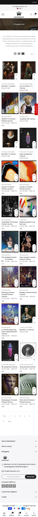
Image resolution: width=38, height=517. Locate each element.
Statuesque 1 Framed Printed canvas (9, 401)
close (34, 2)
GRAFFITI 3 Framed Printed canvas (8, 120)
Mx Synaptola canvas (9, 367)
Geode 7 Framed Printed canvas (8, 188)
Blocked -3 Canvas (9, 154)
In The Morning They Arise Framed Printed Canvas (9, 332)
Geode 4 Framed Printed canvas (26, 188)
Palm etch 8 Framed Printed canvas (27, 401)
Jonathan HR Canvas (27, 119)
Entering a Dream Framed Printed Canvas (8, 294)
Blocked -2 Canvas (27, 330)
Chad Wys (23, 220)
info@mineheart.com (20, 6)
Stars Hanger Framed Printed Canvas (27, 258)
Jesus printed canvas (27, 367)
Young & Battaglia (8, 84)
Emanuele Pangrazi (26, 152)
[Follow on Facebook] (3, 486)
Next (9, 421)
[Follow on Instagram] (10, 486)
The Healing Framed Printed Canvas (9, 258)
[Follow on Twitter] (7, 486)
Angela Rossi (24, 117)
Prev (4, 416)
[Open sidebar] (2, 261)
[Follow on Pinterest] (14, 486)
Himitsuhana (6, 255)
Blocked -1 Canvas (8, 86)
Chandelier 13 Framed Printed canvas (10, 223)
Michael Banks (6, 117)
